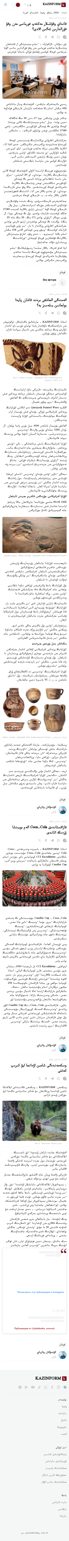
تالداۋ (64, 1421)
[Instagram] (65, 38)
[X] (40, 38)
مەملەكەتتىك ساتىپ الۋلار (54, 1482)
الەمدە (64, 1434)
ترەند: (64, 13)
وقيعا (42, 13)
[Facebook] (46, 38)
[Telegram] (52, 38)
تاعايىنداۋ (34, 13)
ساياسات (62, 1414)
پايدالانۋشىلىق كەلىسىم (55, 1455)
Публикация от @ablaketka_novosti (34, 1328)
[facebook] (52, 1387)
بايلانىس (62, 1509)
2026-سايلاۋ (53, 13)
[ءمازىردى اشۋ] (5, 4)
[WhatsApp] (58, 38)
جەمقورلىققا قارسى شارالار (54, 1475)
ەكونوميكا (62, 1427)
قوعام (62, 273)
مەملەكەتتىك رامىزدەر (56, 1468)
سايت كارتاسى (59, 1503)
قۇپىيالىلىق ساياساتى (56, 1462)
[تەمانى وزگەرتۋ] (16, 4)
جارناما (63, 1516)
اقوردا (25, 13)
